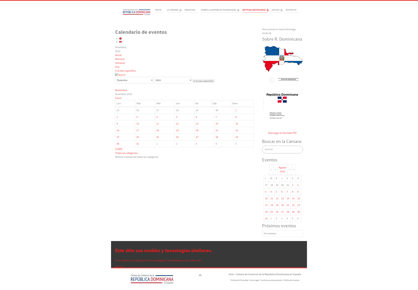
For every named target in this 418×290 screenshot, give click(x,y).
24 (137, 137)
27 (197, 137)
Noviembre (121, 90)
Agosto (282, 167)
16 (118, 130)
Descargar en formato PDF (282, 133)
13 (197, 123)
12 (177, 123)
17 (137, 130)
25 (157, 137)
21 (217, 130)
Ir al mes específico (125, 70)
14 (217, 123)
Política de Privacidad (239, 280)
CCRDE (118, 149)
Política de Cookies (291, 280)
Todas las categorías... (127, 153)
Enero (118, 98)
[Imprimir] (120, 38)
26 (177, 137)
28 (217, 137)
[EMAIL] (120, 42)
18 (157, 130)
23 (118, 137)
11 (157, 123)
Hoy (117, 67)
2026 (282, 171)
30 (118, 143)
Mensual (119, 59)
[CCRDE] (132, 12)
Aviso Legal (254, 280)
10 (137, 123)
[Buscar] (120, 74)
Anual (118, 55)
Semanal (120, 63)
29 (236, 137)
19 (177, 130)
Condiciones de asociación (271, 280)
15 (236, 123)
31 (137, 143)
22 (236, 130)
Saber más (195, 260)
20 (197, 130)
